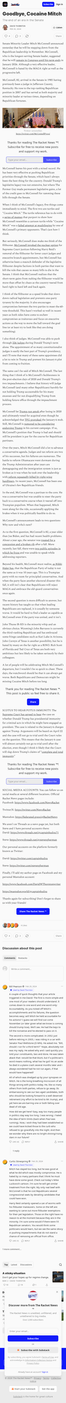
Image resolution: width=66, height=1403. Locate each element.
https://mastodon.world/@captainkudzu (24, 892)
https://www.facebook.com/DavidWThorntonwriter (31, 884)
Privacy (37, 1378)
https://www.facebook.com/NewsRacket (37, 803)
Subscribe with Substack (35, 1350)
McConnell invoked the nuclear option (36, 245)
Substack (17, 1396)
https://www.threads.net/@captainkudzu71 (34, 833)
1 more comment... (11, 1249)
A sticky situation (13, 1273)
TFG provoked (33, 420)
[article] (33, 1279)
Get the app (48, 1388)
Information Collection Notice (38, 1360)
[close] (57, 1291)
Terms (46, 1378)
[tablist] (15, 958)
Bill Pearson (15, 986)
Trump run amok (29, 412)
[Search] (60, 1265)
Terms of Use (48, 1357)
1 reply (16, 1150)
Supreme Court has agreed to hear (21, 714)
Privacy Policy (33, 1363)
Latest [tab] (14, 1264)
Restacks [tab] (22, 958)
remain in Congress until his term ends (38, 60)
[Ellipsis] (62, 986)
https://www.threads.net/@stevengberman (33, 840)
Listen (59, 27)
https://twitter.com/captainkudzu (29, 858)
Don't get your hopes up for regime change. (25, 1277)
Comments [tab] (9, 958)
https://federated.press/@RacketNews (36, 817)
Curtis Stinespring (18, 1161)
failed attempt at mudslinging (35, 226)
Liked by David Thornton (23, 990)
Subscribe (48, 4)
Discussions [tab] (26, 1264)
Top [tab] (6, 1264)
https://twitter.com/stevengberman (29, 866)
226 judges (18, 343)
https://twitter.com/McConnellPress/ (33, 133)
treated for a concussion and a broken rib (28, 542)
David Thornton (17, 26)
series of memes (13, 217)
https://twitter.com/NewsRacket (33, 810)
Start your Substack (24, 1388)
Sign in (59, 4)
